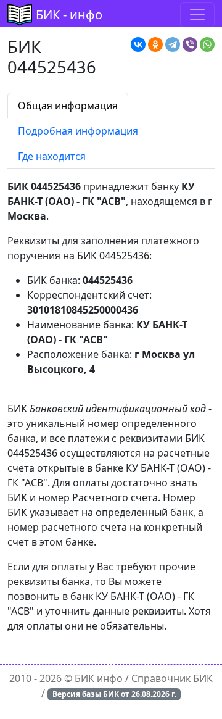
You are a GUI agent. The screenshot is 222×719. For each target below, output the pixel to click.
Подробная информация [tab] (78, 131)
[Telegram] (172, 44)
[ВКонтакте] (138, 44)
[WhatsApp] (207, 44)
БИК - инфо (69, 14)
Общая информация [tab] (68, 105)
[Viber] (190, 44)
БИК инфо (99, 678)
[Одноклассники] (155, 44)
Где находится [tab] (52, 156)
